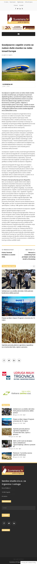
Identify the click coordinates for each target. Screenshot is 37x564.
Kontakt (21, 5)
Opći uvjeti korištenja (18, 559)
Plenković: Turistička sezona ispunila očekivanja (22, 454)
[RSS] (22, 9)
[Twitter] (17, 9)
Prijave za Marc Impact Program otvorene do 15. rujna (23, 420)
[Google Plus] (14, 360)
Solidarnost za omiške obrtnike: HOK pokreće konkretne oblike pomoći (17, 292)
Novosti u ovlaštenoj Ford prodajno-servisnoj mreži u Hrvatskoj (28, 256)
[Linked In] (20, 9)
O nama (6, 2)
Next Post (29, 250)
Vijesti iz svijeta (7, 55)
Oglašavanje (20, 2)
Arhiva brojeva (28, 2)
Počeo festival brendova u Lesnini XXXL (8, 255)
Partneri (16, 5)
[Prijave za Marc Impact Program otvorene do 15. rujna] (7, 422)
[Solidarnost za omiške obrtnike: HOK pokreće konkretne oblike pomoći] (7, 412)
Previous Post (9, 250)
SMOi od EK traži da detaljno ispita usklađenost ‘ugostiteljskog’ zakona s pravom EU (24, 443)
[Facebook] (15, 9)
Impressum (13, 2)
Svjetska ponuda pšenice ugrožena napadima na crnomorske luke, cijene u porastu (17, 346)
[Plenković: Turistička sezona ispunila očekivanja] (7, 456)
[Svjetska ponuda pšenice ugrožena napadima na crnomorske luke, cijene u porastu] (7, 431)
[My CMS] (18, 19)
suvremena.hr (7, 84)
